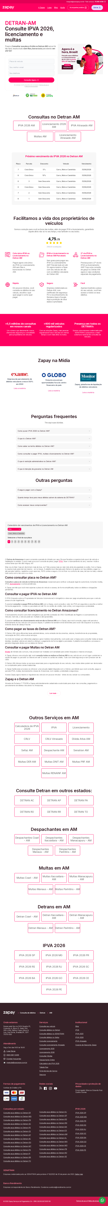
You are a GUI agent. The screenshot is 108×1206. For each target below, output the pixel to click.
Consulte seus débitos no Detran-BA (53, 1127)
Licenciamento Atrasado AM (67, 136)
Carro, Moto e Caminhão (16, 533)
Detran (42, 1013)
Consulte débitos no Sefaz (49, 1037)
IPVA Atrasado (81, 1041)
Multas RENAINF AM (54, 773)
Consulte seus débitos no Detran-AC (17, 1139)
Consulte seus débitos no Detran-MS (53, 1145)
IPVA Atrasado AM (81, 125)
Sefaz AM (27, 750)
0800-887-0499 (12, 1055)
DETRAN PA (81, 800)
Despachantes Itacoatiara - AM (54, 839)
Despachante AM (54, 750)
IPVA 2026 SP (27, 955)
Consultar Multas (45, 1056)
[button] (54, 431)
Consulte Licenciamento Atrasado (52, 1045)
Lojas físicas (10, 1051)
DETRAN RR (54, 811)
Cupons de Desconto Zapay (86, 1045)
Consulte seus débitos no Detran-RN (53, 1123)
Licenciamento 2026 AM (54, 125)
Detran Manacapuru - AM (81, 916)
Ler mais (53, 693)
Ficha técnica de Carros (48, 1071)
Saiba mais (79, 1174)
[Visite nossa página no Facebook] (45, 1088)
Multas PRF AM (81, 761)
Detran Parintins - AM (67, 927)
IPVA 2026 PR (81, 955)
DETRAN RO (27, 811)
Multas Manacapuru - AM (81, 878)
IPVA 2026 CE (81, 978)
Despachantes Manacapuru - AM (81, 839)
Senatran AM (81, 750)
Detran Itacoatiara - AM (54, 916)
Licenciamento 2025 (46, 1049)
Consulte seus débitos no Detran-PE (17, 1128)
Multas (7, 652)
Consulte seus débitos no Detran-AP (17, 1135)
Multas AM (40, 136)
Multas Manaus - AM (40, 889)
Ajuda (62, 7)
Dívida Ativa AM (81, 738)
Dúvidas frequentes (13, 1059)
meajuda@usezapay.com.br (16, 1063)
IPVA (61, 561)
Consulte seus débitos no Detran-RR (17, 1157)
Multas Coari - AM (27, 877)
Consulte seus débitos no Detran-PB (53, 1149)
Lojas (49, 7)
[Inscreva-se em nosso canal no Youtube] (55, 1088)
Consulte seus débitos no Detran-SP (53, 1116)
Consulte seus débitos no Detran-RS (53, 1119)
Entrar (96, 8)
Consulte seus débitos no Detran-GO (17, 1143)
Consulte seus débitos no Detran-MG (17, 1117)
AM (50, 1013)
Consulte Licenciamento (48, 1041)
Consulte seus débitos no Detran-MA (53, 1142)
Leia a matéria (20, 388)
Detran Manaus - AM (40, 927)
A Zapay (41, 7)
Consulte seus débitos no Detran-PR (17, 1120)
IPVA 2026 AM (26, 125)
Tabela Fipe (43, 1067)
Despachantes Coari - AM (27, 839)
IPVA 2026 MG (54, 955)
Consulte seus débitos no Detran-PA (17, 1150)
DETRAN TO (81, 811)
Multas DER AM (27, 761)
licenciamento (15, 584)
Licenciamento (81, 727)
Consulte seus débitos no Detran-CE (17, 1131)
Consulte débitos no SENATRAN (51, 1034)
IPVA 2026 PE (54, 989)
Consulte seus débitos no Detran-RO (53, 1153)
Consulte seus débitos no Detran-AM (53, 1134)
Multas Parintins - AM (67, 889)
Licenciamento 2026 (46, 1052)
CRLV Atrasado (54, 738)
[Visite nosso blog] (40, 1088)
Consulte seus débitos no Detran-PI (16, 1154)
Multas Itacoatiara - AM (54, 878)
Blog (56, 7)
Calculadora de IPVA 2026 (27, 727)
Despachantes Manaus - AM (40, 850)
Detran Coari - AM (27, 916)
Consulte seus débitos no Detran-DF (17, 1113)
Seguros (42, 1075)
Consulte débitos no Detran (49, 1030)
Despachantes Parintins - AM (67, 850)
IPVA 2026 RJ (54, 966)
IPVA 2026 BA (27, 978)
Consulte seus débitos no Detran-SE (53, 1157)
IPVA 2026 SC (81, 966)
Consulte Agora (30, 80)
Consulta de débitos (28, 1013)
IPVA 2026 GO (54, 978)
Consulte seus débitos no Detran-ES (53, 1131)
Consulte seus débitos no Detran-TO (17, 1161)
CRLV (27, 738)
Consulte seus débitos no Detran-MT (17, 1146)
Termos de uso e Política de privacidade (37, 85)
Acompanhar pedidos (77, 8)
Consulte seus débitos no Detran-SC (17, 1124)
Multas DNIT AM (54, 761)
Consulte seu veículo (47, 1026)
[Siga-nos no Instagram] (50, 1088)
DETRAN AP (54, 800)
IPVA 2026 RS (27, 966)
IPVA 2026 (79, 1037)
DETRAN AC (27, 800)
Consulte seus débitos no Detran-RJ (53, 1112)
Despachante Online (47, 1060)
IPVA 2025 (79, 1034)
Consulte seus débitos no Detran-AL (53, 1138)
